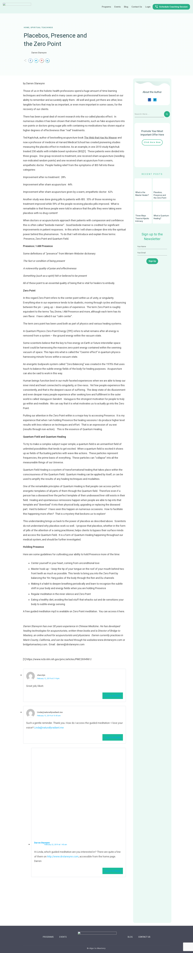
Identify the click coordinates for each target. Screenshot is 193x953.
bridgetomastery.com (35, 644)
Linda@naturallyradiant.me (49, 727)
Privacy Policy (115, 948)
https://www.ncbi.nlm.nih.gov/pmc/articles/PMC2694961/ (59, 659)
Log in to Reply (113, 695)
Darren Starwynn (39, 53)
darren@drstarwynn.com (70, 644)
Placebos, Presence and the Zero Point (160, 195)
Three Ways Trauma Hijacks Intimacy (142, 218)
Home (26, 28)
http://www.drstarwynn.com (63, 856)
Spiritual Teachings (42, 28)
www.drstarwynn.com (109, 639)
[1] (84, 151)
